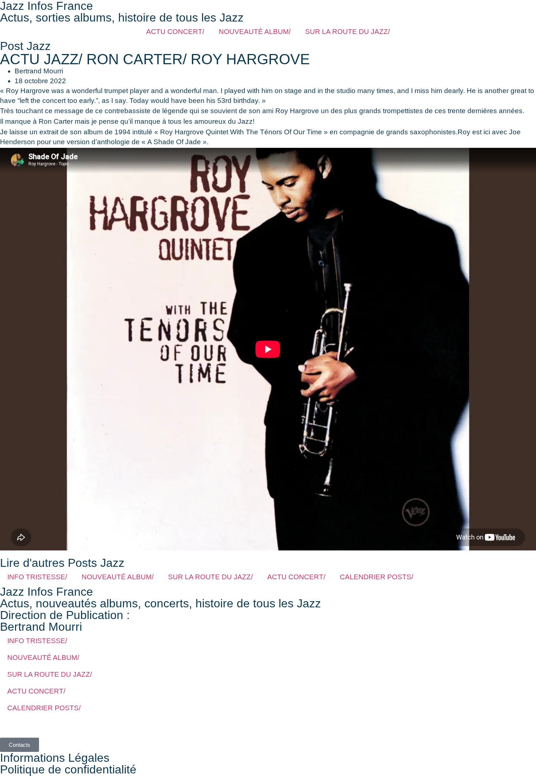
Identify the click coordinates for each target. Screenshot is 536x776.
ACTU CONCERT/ (175, 31)
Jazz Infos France (46, 591)
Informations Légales (54, 757)
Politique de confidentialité (68, 769)
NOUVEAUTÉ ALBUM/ (255, 31)
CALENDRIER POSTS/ (376, 577)
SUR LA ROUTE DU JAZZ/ (347, 31)
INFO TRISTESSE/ (37, 577)
